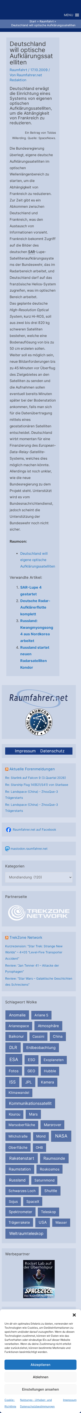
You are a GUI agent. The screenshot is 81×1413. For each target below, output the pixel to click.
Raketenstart (21, 1158)
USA (43, 1222)
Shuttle (50, 1190)
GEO (31, 1071)
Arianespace (19, 1026)
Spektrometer (20, 1212)
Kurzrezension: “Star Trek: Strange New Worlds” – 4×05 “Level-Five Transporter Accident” (34, 952)
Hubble (50, 1071)
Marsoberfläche (22, 1125)
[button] (74, 1315)
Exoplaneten (54, 1060)
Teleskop (48, 1212)
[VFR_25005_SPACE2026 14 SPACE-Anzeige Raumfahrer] (39, 1278)
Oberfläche (18, 1147)
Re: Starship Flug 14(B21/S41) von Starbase (36, 784)
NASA (61, 1136)
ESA (13, 1059)
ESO (31, 1059)
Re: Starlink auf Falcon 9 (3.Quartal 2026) (35, 778)
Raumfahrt (18, 70)
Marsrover (52, 1125)
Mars (33, 1114)
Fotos (14, 1071)
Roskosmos (49, 1169)
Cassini (38, 1036)
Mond (41, 1136)
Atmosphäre (48, 1026)
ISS (12, 1081)
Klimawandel (19, 1092)
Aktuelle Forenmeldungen (32, 769)
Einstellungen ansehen (40, 1389)
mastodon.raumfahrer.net (29, 848)
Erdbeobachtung (41, 1047)
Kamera (47, 1082)
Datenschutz (52, 751)
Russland (17, 1180)
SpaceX (32, 1201)
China (58, 1036)
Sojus (13, 1201)
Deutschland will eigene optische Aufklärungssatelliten (37, 560)
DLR (13, 1047)
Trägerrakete (19, 1222)
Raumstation (20, 1169)
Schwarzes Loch (22, 1191)
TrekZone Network (25, 937)
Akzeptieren (40, 1365)
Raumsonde (54, 1158)
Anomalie (17, 1015)
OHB (39, 1147)
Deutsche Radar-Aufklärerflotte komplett (35, 607)
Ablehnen (40, 1377)
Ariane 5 (41, 1015)
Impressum (69, 1400)
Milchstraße (18, 1136)
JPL (28, 1082)
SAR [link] (31, 252)
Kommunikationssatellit (30, 1103)
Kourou (14, 1114)
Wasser (61, 1222)
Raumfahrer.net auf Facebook (34, 829)
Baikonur (16, 1036)
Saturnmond (44, 1180)
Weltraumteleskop (26, 1233)
